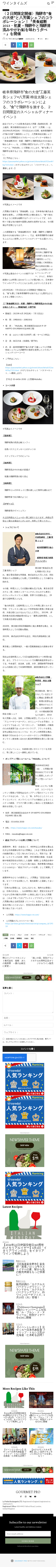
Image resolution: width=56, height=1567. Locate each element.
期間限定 (19, 938)
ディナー (33, 935)
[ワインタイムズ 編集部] (4, 38)
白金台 (26, 938)
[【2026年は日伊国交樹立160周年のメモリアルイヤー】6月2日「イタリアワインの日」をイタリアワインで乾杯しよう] (25, 1224)
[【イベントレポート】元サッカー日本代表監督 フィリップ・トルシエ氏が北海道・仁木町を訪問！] (8, 1328)
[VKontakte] (30, 1496)
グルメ (20, 935)
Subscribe (28, 1541)
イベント (5, 10)
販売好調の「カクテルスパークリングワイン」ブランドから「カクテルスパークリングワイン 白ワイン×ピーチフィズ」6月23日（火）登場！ (30, 1291)
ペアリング (42, 935)
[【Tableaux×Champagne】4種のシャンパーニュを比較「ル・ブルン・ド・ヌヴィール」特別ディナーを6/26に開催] (8, 1308)
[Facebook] (13, 45)
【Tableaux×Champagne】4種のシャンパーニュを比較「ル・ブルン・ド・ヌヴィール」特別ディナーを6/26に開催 (31, 1312)
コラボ (26, 935)
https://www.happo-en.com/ (27, 914)
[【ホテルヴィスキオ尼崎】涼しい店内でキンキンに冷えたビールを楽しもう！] (41, 1436)
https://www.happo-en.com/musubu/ (26, 828)
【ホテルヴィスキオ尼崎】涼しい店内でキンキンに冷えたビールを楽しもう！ (41, 1452)
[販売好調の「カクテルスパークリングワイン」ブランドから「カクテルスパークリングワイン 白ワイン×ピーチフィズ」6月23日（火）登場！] (8, 1285)
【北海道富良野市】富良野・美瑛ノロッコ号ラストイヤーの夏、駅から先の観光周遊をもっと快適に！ (30, 1269)
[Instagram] (25, 1496)
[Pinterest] (25, 45)
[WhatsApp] (31, 45)
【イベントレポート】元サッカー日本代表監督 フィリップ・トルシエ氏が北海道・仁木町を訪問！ (30, 1331)
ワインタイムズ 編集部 (16, 38)
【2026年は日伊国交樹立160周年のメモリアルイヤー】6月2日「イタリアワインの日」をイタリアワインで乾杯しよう (25, 1249)
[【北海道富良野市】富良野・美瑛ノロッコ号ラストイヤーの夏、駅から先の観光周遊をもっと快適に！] (8, 1265)
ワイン (50, 935)
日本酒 (12, 938)
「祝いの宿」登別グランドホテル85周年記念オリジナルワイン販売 (41, 961)
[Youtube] (35, 1496)
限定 (32, 938)
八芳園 (6, 938)
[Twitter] (19, 45)
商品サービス (21, 1261)
